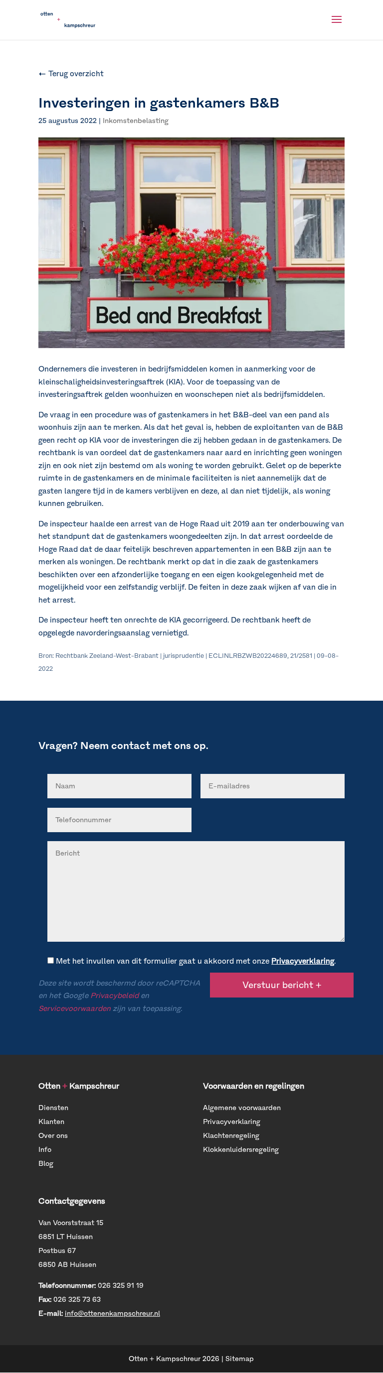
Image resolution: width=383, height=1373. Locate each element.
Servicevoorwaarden (74, 1008)
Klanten (51, 1122)
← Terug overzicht (71, 73)
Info (44, 1149)
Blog (45, 1163)
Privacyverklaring (302, 961)
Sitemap (239, 1359)
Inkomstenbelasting (136, 121)
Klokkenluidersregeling (241, 1149)
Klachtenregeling (231, 1135)
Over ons (53, 1135)
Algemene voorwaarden (242, 1108)
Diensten (53, 1108)
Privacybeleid (114, 995)
